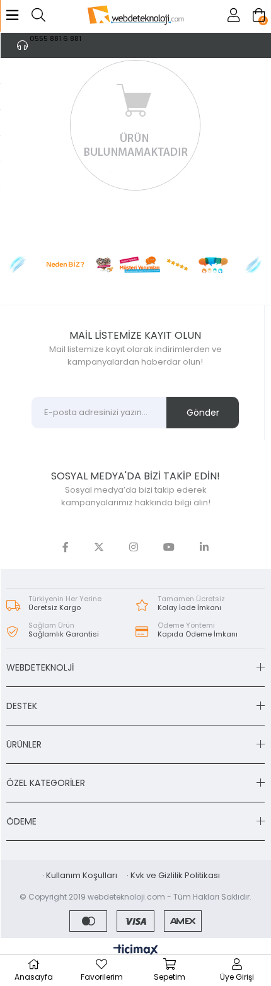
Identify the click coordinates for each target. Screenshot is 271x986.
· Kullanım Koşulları (79, 875)
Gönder (203, 412)
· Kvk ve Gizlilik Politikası (173, 875)
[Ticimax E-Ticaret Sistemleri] (135, 951)
